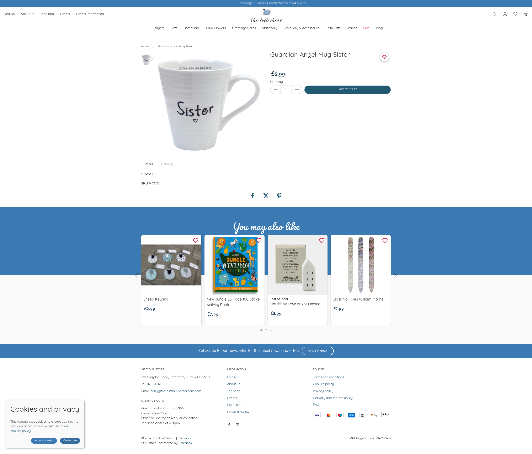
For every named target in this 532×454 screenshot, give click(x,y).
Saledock (185, 443)
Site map (184, 438)
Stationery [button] (269, 28)
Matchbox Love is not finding (295, 304)
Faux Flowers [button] (216, 28)
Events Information (90, 14)
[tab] (261, 330)
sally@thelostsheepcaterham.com (176, 391)
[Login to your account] (505, 14)
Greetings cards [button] (244, 28)
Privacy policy (323, 391)
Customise (70, 440)
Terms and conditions (328, 377)
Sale (366, 28)
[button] (495, 14)
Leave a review (238, 412)
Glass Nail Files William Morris (358, 299)
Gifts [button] (174, 28)
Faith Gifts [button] (333, 28)
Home (145, 46)
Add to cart (347, 89)
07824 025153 (157, 384)
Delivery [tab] (167, 164)
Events (65, 14)
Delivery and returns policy (333, 398)
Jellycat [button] (158, 28)
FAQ (316, 405)
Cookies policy (323, 384)
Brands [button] (352, 28)
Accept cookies (44, 440)
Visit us (9, 14)
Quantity (276, 82)
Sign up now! (317, 351)
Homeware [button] (191, 28)
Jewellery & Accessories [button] (301, 28)
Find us (232, 377)
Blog (379, 28)
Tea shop (47, 14)
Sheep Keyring (155, 299)
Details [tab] (148, 164)
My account (235, 405)
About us (27, 14)
